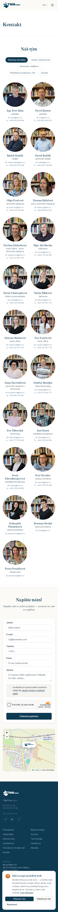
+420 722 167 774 (16, 258)
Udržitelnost (8, 843)
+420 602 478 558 (44, 165)
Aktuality (34, 848)
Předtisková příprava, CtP (22, 73)
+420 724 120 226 (44, 255)
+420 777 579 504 (16, 440)
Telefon (10, 646)
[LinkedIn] (12, 819)
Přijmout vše (19, 899)
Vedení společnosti (40, 60)
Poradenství (8, 830)
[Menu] (52, 5)
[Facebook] (5, 819)
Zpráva (9, 670)
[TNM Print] (11, 5)
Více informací (26, 892)
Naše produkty (37, 830)
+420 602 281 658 (16, 120)
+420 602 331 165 (16, 395)
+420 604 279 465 (16, 165)
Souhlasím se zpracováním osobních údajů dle (29, 690)
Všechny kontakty (16, 60)
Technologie (37, 839)
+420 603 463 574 (44, 120)
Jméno (9, 623)
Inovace (34, 834)
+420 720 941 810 (44, 440)
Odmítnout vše (44, 899)
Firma (9, 658)
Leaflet (36, 770)
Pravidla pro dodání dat (14, 848)
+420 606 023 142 (44, 210)
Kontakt (6, 852)
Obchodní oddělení (29, 66)
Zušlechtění (8, 834)
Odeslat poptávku (29, 716)
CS (44, 5)
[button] (29, 746)
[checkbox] (10, 687)
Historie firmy (9, 839)
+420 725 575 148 (44, 485)
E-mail (9, 634)
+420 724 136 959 (16, 303)
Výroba (44, 73)
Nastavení (12, 904)
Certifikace (36, 843)
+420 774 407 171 (44, 393)
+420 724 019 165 (16, 210)
